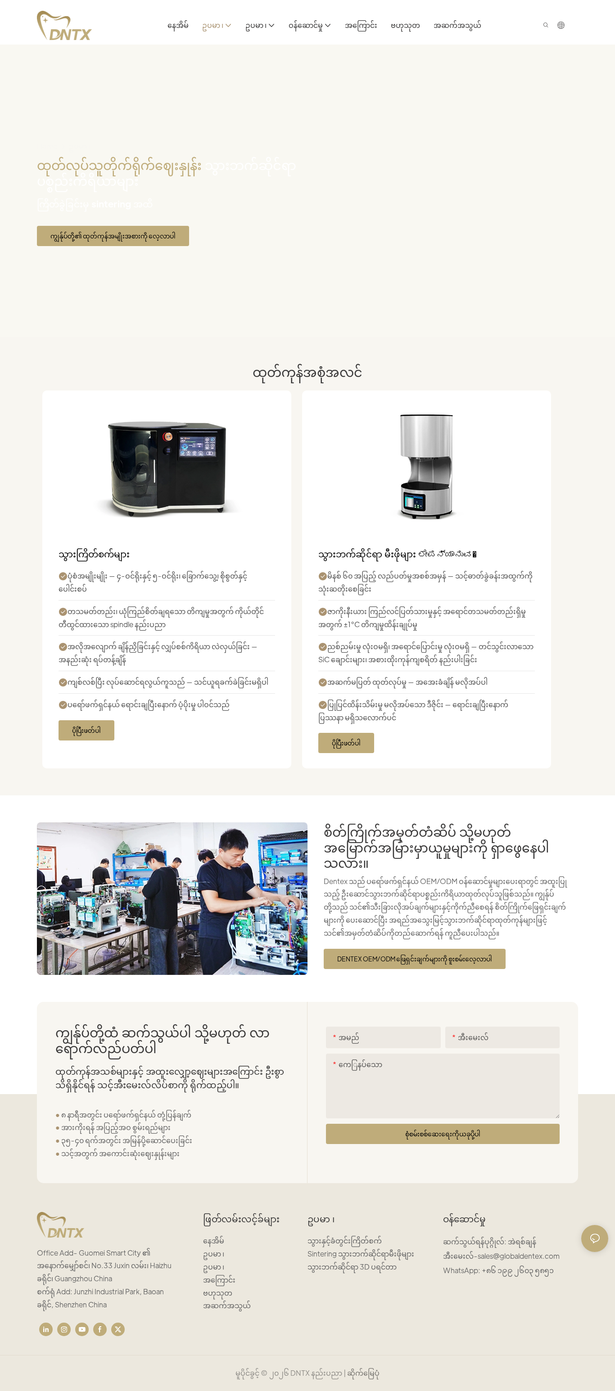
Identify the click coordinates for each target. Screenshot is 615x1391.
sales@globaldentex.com (519, 1256)
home (47, 146)
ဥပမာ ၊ (79, 146)
